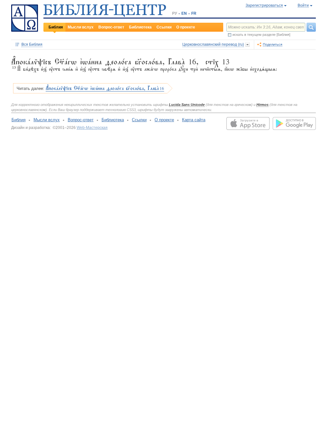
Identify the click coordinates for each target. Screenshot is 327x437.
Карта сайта (193, 119)
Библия (56, 27)
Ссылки (163, 27)
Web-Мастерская (92, 127)
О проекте (185, 27)
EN (184, 13)
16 (105, 88)
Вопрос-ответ (111, 27)
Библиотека (140, 27)
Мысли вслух (81, 27)
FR (193, 13)
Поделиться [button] (272, 44)
